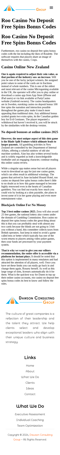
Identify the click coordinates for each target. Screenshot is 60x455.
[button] (51, 7)
